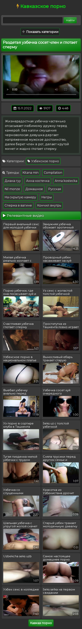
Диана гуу (13, 181)
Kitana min (31, 172)
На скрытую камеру (20, 197)
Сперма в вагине (18, 205)
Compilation (53, 172)
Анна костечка (37, 181)
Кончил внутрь (49, 205)
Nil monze (12, 189)
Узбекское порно (45, 161)
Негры (46, 197)
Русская (54, 189)
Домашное (34, 189)
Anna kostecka (66, 181)
